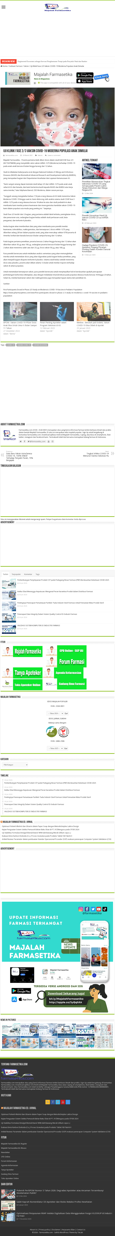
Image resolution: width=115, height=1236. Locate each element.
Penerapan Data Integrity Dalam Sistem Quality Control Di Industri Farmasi (47, 614)
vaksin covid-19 (24, 345)
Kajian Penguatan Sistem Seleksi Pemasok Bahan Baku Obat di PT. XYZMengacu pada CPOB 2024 (40, 829)
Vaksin (26, 66)
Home (4, 66)
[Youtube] (63, 1102)
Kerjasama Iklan (68, 1230)
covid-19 (10, 345)
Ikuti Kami (6, 1095)
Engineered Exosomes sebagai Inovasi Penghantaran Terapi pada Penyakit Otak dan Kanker (52, 61)
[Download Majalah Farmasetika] (57, 78)
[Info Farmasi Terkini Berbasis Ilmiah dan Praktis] (57, 6)
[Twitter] (58, 1102)
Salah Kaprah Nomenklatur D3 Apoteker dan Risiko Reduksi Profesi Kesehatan (54, 1202)
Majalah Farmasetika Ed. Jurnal (18, 822)
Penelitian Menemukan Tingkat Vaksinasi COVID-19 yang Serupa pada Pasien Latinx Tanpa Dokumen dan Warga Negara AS (96, 185)
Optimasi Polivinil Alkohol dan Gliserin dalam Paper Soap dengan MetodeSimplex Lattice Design (40, 826)
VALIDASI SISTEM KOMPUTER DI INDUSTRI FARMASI (38, 625)
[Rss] (47, 1102)
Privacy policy (44, 1230)
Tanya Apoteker (7, 1170)
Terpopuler (16, 574)
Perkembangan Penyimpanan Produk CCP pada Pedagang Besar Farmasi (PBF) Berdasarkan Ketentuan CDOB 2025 (63, 580)
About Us (33, 1230)
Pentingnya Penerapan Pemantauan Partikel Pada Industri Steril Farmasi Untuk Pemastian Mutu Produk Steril (60, 603)
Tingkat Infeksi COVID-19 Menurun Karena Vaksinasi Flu (96, 454)
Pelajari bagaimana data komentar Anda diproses (66, 519)
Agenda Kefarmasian (9, 1165)
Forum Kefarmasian (9, 1161)
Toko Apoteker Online (10, 1178)
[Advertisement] (57, 32)
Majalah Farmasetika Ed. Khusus (13, 1148)
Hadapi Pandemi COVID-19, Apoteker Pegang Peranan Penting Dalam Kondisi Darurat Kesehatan (96, 248)
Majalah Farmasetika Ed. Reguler (14, 1144)
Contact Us (81, 1230)
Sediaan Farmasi (15, 66)
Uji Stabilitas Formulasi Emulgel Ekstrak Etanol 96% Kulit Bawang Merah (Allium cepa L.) (36, 833)
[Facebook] (52, 1102)
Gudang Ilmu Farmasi (9, 1174)
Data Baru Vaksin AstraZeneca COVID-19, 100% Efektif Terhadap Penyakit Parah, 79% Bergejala (19, 456)
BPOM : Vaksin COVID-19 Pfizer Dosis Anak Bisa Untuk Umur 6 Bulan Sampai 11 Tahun (20, 325)
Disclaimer (56, 1230)
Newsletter (5, 1152)
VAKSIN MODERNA (40, 345)
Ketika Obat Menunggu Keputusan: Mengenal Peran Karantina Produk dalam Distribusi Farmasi (55, 591)
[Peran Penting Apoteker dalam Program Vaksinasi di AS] (57, 311)
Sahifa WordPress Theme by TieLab (68, 1232)
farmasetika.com (12, 155)
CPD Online (5, 1157)
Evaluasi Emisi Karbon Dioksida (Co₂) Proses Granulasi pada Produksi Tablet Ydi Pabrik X (37, 836)
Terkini (5, 574)
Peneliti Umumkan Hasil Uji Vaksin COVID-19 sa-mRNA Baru (95, 217)
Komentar (28, 574)
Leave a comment (54, 155)
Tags (38, 574)
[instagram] (68, 1102)
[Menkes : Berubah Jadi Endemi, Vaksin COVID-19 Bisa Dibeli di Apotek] (94, 311)
